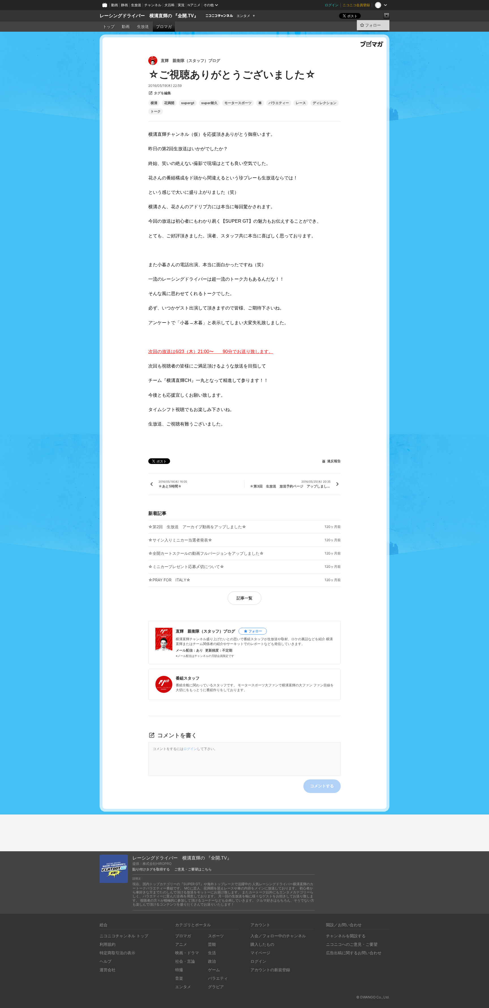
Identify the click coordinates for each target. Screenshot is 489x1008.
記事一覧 (244, 598)
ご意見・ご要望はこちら (193, 869)
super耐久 (209, 103)
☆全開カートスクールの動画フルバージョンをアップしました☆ (206, 553)
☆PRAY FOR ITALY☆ (169, 580)
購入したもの (262, 944)
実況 (181, 5)
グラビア (216, 986)
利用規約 (107, 944)
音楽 (179, 978)
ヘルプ (105, 961)
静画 (124, 5)
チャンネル (152, 5)
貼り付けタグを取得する (151, 869)
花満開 (169, 103)
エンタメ (243, 16)
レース (301, 103)
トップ (109, 26)
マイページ (260, 952)
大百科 (169, 5)
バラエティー (279, 103)
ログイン (331, 5)
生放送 (136, 5)
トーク (156, 111)
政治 (212, 961)
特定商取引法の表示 (117, 952)
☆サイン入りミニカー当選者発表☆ (180, 540)
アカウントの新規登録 (270, 969)
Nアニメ (194, 5)
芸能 (212, 944)
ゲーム (214, 969)
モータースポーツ (238, 103)
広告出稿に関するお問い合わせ (353, 952)
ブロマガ (164, 26)
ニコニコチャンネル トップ (124, 935)
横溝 (154, 103)
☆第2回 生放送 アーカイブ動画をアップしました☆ (197, 527)
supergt (187, 103)
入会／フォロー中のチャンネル (278, 935)
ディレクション (324, 103)
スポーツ (216, 935)
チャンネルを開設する (346, 935)
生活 (212, 952)
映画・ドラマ (187, 952)
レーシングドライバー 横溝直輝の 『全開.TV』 (149, 15)
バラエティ (218, 978)
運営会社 (107, 969)
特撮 (179, 969)
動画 (114, 5)
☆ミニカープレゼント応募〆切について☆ (186, 567)
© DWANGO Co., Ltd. (372, 997)
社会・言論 (185, 961)
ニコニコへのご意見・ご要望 (352, 944)
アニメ (181, 944)
